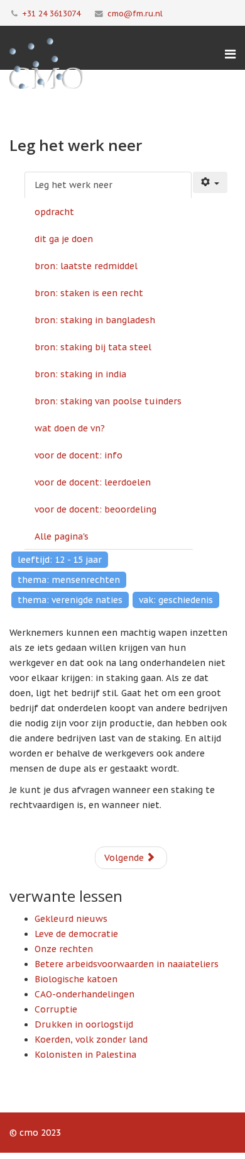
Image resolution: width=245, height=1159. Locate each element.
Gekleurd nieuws (71, 918)
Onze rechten (64, 949)
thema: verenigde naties (70, 600)
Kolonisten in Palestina (85, 1054)
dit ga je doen (64, 239)
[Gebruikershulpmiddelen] (210, 182)
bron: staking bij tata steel (93, 347)
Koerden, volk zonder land (91, 1039)
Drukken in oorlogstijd (84, 1024)
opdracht (54, 212)
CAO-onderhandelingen (84, 994)
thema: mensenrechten (69, 579)
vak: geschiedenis (176, 600)
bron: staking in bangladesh (95, 320)
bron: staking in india (80, 374)
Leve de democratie (76, 934)
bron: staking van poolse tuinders (108, 401)
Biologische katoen (76, 979)
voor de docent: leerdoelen (93, 482)
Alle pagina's (62, 536)
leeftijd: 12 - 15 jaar (60, 559)
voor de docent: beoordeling (95, 509)
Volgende (125, 857)
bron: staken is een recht (89, 293)
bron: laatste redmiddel (86, 266)
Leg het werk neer (73, 185)
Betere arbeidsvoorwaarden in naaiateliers (127, 964)
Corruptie (56, 1009)
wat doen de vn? (70, 428)
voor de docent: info (78, 455)
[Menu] (230, 54)
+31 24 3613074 (51, 13)
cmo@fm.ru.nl (135, 13)
